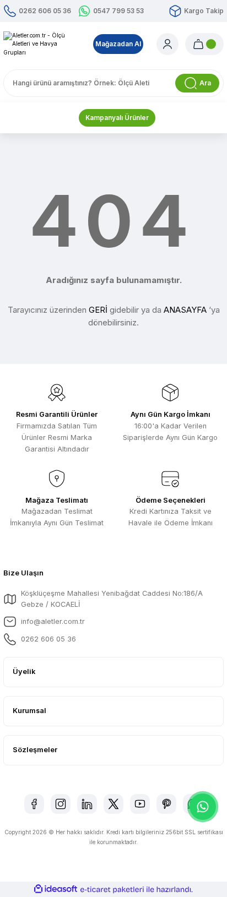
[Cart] (204, 44)
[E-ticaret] (112, 889)
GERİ (98, 310)
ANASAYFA (185, 310)
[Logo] (41, 44)
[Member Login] (167, 44)
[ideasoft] (56, 889)
